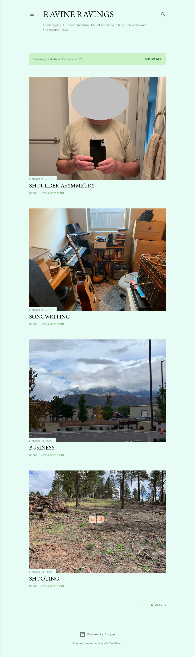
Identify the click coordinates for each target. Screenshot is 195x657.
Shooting (44, 578)
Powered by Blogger (101, 634)
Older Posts (153, 605)
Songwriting (49, 316)
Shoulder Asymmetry (61, 185)
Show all (153, 59)
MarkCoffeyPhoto (110, 643)
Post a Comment (52, 193)
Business (41, 447)
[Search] (163, 13)
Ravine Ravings (78, 14)
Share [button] (33, 193)
